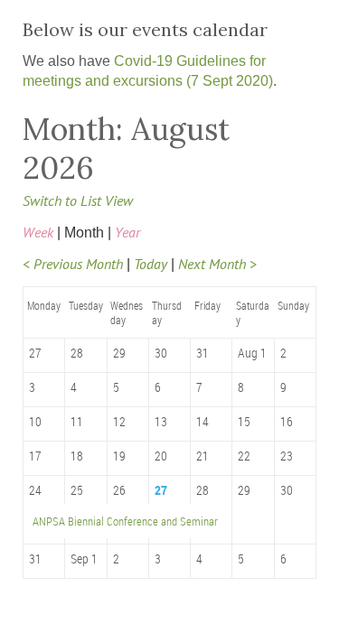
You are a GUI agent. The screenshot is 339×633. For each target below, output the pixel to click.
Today (150, 264)
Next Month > (217, 264)
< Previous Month (73, 264)
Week (38, 232)
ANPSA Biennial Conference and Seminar (125, 521)
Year (127, 232)
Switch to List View (78, 200)
